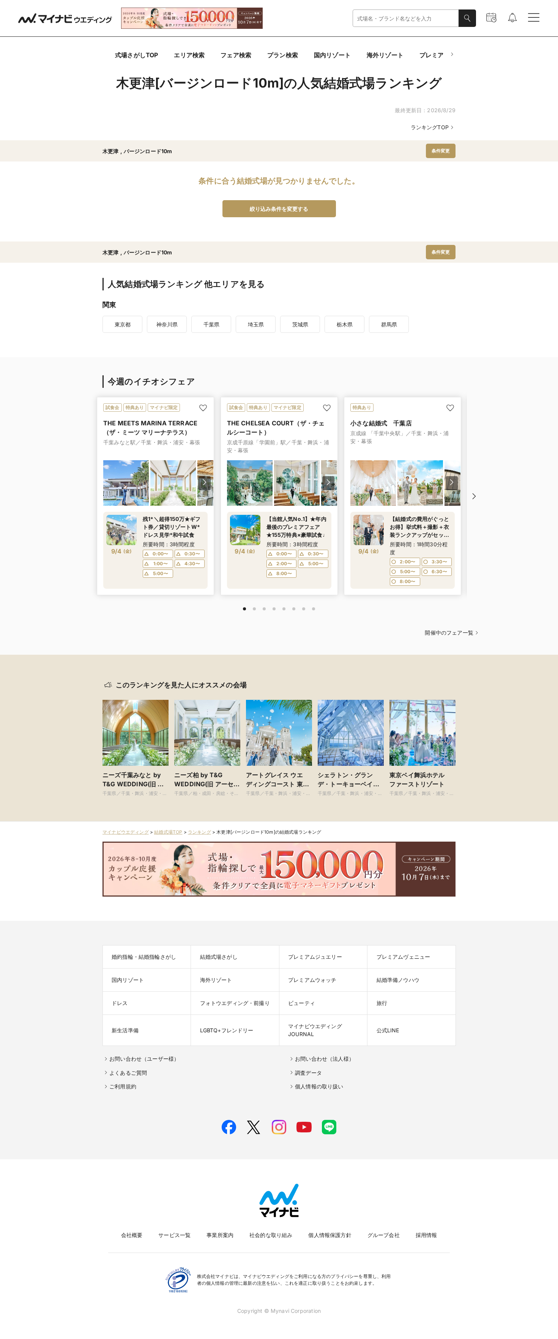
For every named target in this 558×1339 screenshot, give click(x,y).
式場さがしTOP (136, 55)
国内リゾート (332, 55)
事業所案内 (219, 1235)
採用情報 (426, 1235)
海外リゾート (385, 55)
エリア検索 (189, 55)
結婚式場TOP (168, 832)
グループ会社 (383, 1235)
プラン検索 (282, 55)
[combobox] (405, 18)
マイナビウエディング (125, 832)
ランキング (199, 832)
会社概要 (132, 1235)
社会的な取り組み (270, 1235)
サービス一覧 (174, 1235)
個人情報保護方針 (329, 1235)
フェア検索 (236, 55)
